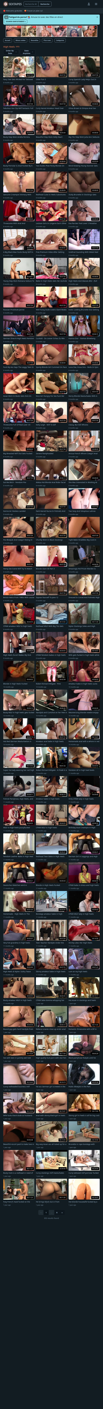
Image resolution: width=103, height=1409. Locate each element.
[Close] (97, 17)
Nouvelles (34, 40)
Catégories (60, 40)
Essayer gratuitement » (16, 21)
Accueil (7, 40)
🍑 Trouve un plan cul (33, 11)
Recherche (44, 4)
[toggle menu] (83, 4)
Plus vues (47, 40)
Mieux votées (20, 40)
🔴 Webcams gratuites (12, 11)
